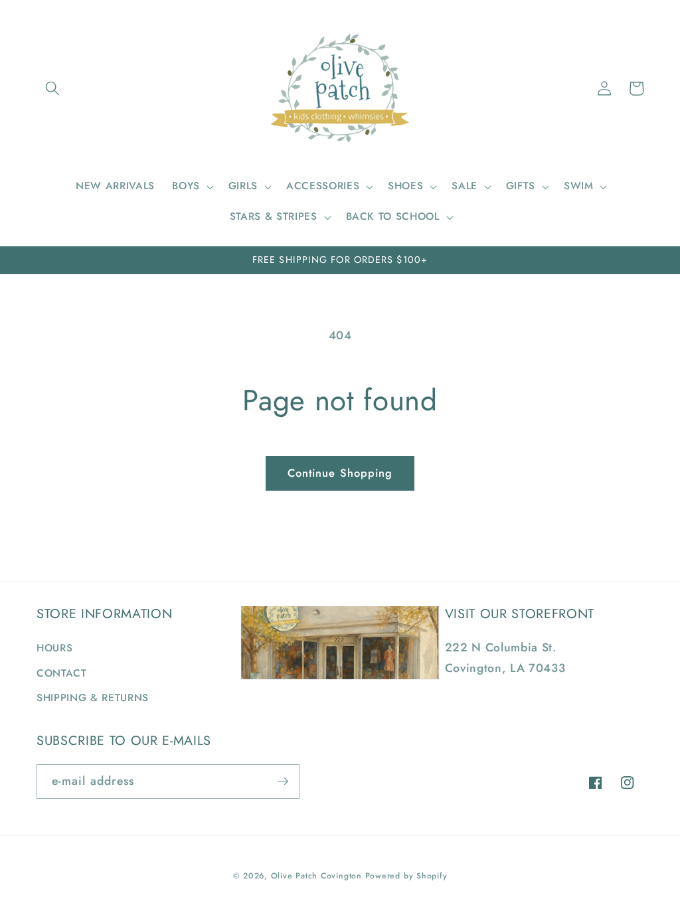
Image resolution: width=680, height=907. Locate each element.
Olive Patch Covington (316, 876)
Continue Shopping (340, 473)
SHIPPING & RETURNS (93, 698)
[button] (52, 88)
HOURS (54, 648)
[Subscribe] (283, 781)
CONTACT (62, 673)
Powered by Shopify (406, 876)
